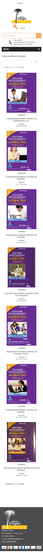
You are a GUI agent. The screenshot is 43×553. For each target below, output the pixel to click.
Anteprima (16, 114)
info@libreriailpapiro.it (15, 539)
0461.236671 (9, 536)
